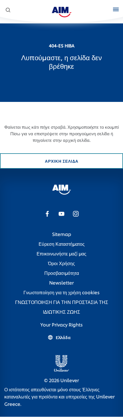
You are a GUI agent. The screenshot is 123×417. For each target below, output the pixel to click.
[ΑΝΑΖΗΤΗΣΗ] (7, 10)
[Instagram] (76, 213)
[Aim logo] (62, 11)
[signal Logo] (61, 188)
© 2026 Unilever (61, 380)
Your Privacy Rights (61, 324)
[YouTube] (61, 213)
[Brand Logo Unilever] (61, 362)
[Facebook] (47, 213)
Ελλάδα (63, 337)
